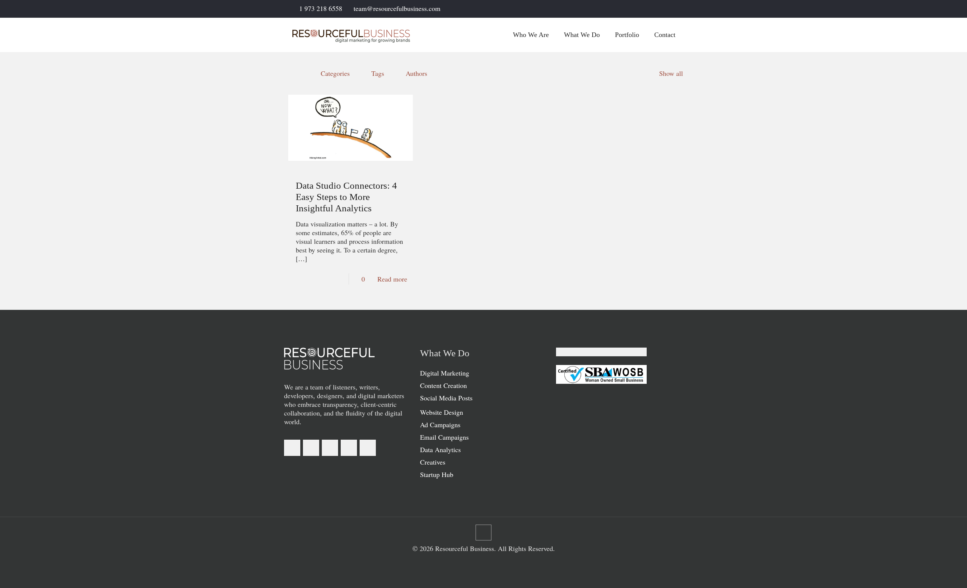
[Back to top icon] (483, 532)
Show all (671, 73)
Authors (416, 73)
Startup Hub (436, 474)
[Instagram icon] (661, 9)
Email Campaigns (444, 437)
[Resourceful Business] (351, 35)
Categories (335, 73)
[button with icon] (292, 448)
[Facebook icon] (643, 9)
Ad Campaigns (440, 424)
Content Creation (443, 385)
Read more (392, 278)
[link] (329, 358)
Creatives (432, 461)
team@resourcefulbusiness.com (397, 8)
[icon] (671, 9)
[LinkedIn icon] (652, 9)
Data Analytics (440, 449)
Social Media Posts (446, 397)
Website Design (441, 412)
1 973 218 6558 (320, 8)
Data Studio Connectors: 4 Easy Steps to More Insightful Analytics (346, 196)
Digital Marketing (444, 372)
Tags (377, 73)
